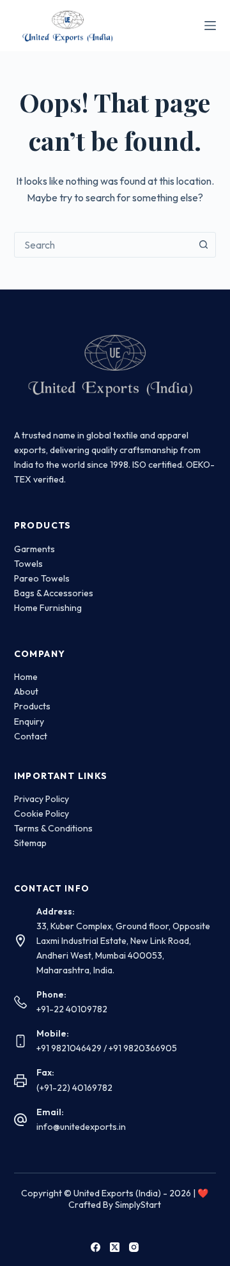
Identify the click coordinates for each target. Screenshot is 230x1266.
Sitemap (30, 843)
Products (32, 706)
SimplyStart (138, 1204)
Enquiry (29, 721)
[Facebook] (95, 1247)
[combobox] (103, 245)
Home (26, 677)
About (26, 691)
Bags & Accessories (53, 593)
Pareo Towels (42, 578)
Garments (34, 549)
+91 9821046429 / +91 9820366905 (106, 1048)
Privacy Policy (41, 799)
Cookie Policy (41, 813)
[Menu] (210, 25)
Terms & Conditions (53, 828)
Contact (30, 736)
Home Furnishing (48, 608)
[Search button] (203, 245)
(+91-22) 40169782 (74, 1087)
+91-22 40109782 (71, 1009)
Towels (28, 563)
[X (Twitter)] (114, 1247)
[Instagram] (134, 1247)
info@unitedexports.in (81, 1126)
